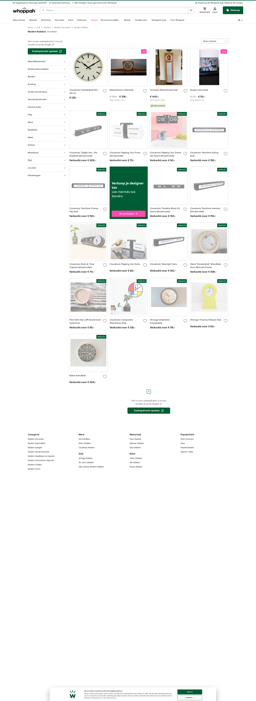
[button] (181, 3)
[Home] (24, 10)
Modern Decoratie (62, 27)
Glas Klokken (135, 447)
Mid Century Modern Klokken (91, 466)
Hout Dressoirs (187, 439)
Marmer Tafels (187, 451)
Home (30, 27)
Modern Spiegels (35, 447)
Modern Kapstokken (36, 443)
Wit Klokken (135, 462)
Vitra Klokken (84, 439)
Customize (189, 697)
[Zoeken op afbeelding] (191, 10)
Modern (47, 27)
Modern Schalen (35, 464)
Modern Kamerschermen (38, 451)
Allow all (190, 692)
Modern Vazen (34, 469)
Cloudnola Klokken (87, 447)
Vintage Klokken (86, 458)
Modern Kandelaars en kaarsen (41, 456)
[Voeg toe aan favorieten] (104, 91)
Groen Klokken (136, 466)
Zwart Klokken (136, 458)
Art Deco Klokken (86, 462)
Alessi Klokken (85, 443)
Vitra (183, 443)
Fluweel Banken (187, 447)
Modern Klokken (81, 27)
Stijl (38, 27)
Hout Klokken (135, 439)
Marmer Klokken (137, 443)
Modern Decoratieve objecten (41, 460)
